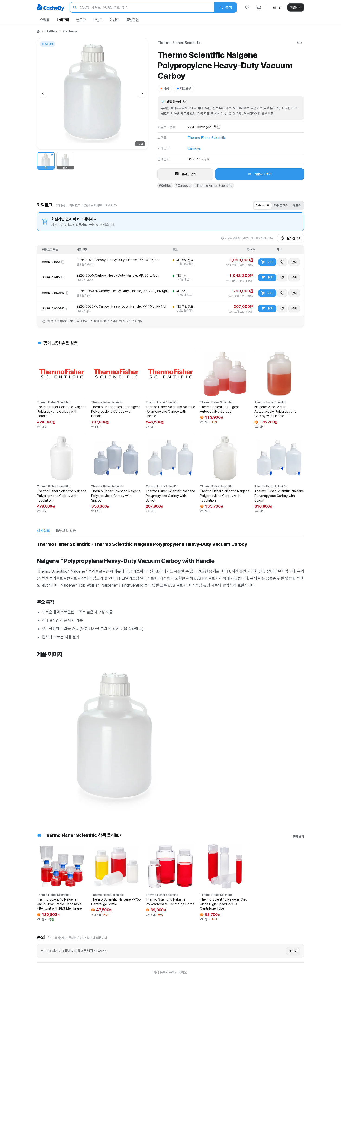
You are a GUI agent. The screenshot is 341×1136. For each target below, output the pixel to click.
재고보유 (185, 88)
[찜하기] (282, 262)
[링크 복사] (299, 42)
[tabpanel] (170, 677)
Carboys (70, 31)
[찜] (247, 7)
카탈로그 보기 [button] (263, 174)
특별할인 (132, 20)
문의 (294, 262)
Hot (166, 88)
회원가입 (295, 7)
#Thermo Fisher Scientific (213, 185)
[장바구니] (258, 7)
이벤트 (114, 20)
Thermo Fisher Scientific (179, 43)
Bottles (51, 31)
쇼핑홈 (45, 20)
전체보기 (298, 836)
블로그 (81, 20)
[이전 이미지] (43, 94)
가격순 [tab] (262, 205)
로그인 (277, 7)
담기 (270, 262)
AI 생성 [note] (48, 44)
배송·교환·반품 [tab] (65, 530)
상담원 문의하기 (184, 263)
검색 (228, 7)
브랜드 (98, 20)
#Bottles (165, 185)
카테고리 (63, 20)
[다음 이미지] (142, 94)
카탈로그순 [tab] (281, 205)
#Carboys (183, 185)
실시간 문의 (188, 174)
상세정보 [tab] (43, 530)
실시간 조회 (294, 238)
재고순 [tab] (297, 205)
